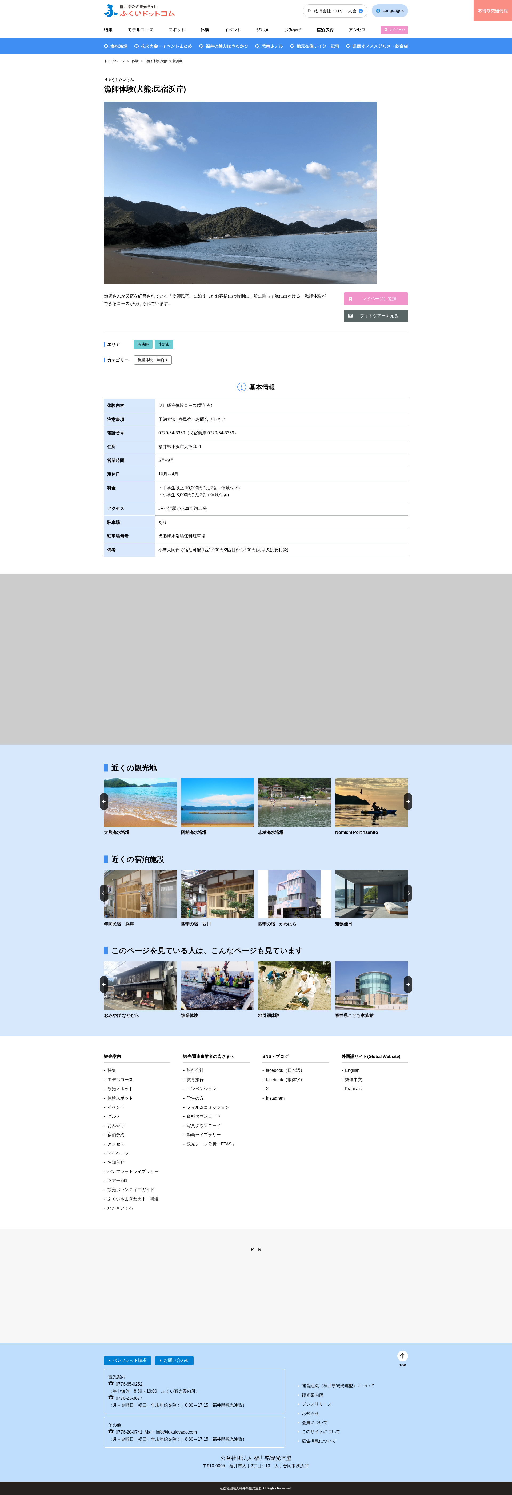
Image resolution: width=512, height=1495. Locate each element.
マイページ (397, 29)
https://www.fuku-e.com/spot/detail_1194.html (371, 990)
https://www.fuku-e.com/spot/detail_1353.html (294, 807)
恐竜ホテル (272, 46)
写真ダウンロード (204, 1125)
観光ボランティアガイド (130, 1189)
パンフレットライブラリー (133, 1171)
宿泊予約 (325, 30)
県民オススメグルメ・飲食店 (380, 46)
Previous (104, 801)
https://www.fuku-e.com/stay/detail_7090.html (371, 898)
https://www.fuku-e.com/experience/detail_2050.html (217, 990)
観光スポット (120, 1088)
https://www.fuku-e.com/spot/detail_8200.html (371, 807)
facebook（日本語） (285, 1070)
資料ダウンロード (204, 1116)
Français (353, 1088)
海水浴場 (118, 46)
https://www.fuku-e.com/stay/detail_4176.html (140, 898)
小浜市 (164, 344)
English (352, 1070)
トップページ (114, 61)
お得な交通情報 (493, 11)
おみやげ (292, 30)
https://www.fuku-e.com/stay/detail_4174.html (217, 898)
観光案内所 (312, 1395)
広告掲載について (319, 1441)
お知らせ (116, 1162)
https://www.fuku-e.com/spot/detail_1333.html (217, 807)
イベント (232, 30)
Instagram (275, 1098)
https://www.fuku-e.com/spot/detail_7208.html (140, 990)
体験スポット (120, 1098)
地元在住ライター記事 (318, 46)
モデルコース (140, 30)
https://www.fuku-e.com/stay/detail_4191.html (294, 898)
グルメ (262, 30)
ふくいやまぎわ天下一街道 (133, 1199)
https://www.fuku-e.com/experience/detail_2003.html (294, 990)
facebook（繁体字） (285, 1079)
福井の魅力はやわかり (227, 46)
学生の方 (195, 1098)
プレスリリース (317, 1404)
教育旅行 (195, 1079)
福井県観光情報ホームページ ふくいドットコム (139, 10)
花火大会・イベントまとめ (166, 46)
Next (408, 801)
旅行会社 (195, 1070)
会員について (314, 1422)
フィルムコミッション (208, 1107)
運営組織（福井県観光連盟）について (338, 1385)
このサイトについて (321, 1431)
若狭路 (143, 344)
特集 (108, 30)
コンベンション (202, 1088)
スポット (176, 30)
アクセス (357, 30)
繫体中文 (353, 1079)
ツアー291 (117, 1180)
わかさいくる (120, 1208)
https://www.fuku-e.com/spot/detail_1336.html (140, 807)
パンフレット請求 (130, 1360)
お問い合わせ (176, 1360)
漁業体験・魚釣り (153, 360)
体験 (135, 61)
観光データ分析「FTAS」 (211, 1144)
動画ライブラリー (204, 1134)
